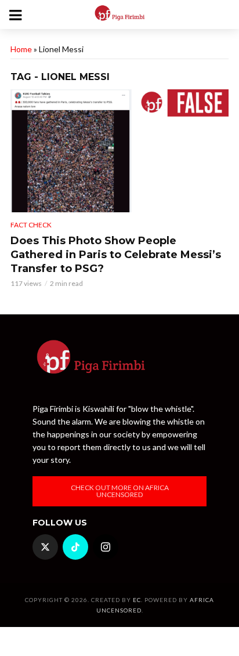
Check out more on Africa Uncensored (120, 491)
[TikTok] (75, 547)
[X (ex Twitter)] (45, 547)
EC (137, 599)
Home (21, 49)
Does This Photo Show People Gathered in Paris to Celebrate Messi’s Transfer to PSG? (115, 254)
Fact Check (31, 224)
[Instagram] (105, 547)
